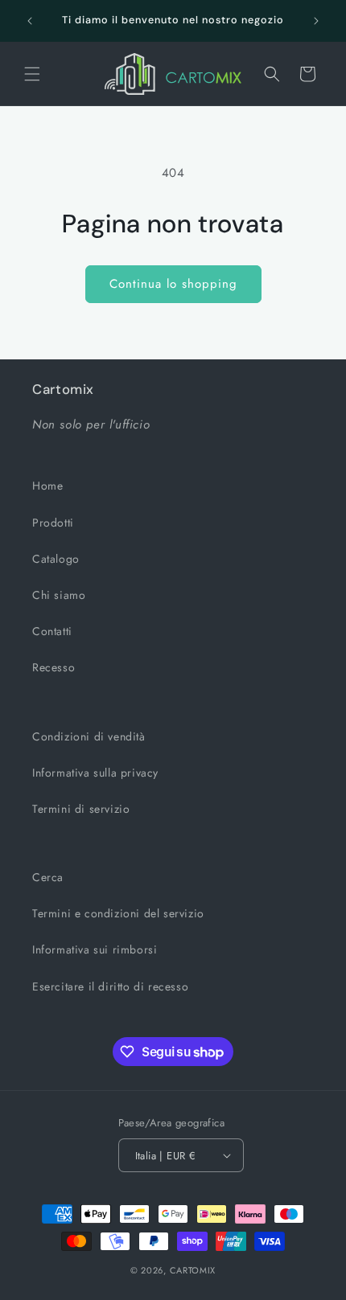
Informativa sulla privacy (95, 773)
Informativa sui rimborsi (94, 949)
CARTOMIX (193, 1270)
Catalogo (56, 559)
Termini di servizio (81, 809)
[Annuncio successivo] (316, 21)
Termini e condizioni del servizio (118, 913)
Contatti (52, 631)
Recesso (53, 667)
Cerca (48, 877)
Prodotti (53, 523)
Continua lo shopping (173, 284)
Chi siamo (58, 595)
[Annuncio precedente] (29, 21)
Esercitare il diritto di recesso (110, 986)
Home (47, 486)
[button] (32, 74)
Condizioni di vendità (89, 736)
